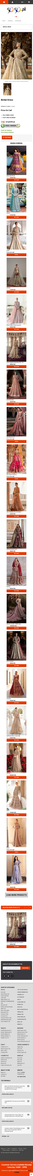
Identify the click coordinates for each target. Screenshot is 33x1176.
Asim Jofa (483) (5, 1010)
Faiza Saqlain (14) (5, 1021)
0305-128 (10, 126)
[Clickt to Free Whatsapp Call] (18, 125)
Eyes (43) (19, 1059)
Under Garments (23, 1044)
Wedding (10, 20)
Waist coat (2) (20, 1039)
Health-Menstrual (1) (6, 1030)
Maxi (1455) (4, 1050)
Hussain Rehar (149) (6, 1017)
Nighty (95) (20, 1047)
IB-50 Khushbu (10, 400)
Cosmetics (5, 1055)
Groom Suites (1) (21, 1037)
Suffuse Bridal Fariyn (12, 549)
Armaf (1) (19, 1024)
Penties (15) (20, 1050)
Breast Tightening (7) (6, 1032)
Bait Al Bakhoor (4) (22, 1009)
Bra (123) (19, 1048)
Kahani (8, 213)
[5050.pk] (16, 8)
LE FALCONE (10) (21, 1002)
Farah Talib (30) (5, 995)
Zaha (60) (3, 997)
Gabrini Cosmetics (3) (6, 1058)
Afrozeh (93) (4, 1005)
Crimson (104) (4, 1014)
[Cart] (29, 2)
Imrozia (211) (4, 1016)
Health (3, 1028)
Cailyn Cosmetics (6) (6, 1065)
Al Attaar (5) (20, 997)
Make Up (20, 1055)
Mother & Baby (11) (5, 1036)
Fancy (3, 1044)
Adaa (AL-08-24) (11, 175)
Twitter (8, 976)
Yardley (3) (20, 1012)
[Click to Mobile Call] (3, 126)
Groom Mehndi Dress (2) (23, 1041)
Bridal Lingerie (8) (21, 1052)
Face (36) (19, 1058)
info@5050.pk (10, 122)
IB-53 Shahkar (10, 661)
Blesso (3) (3, 1063)
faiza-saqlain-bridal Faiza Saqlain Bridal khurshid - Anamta (15, 942)
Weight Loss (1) (5, 1037)
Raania (8, 586)
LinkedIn (12, 976)
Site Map (3, 1076)
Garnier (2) (3, 1061)
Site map (21, 1150)
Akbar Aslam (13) (5, 999)
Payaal (8, 885)
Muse (8, 848)
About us (3, 1148)
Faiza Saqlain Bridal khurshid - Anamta (15, 362)
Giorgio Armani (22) (22, 992)
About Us (3, 1072)
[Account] (12, 2)
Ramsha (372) (4, 1012)
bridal (8, 250)
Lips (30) (19, 1065)
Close (31, 1162)
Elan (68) (3, 992)
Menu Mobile (4, 2)
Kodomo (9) (4, 1059)
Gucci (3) (19, 1007)
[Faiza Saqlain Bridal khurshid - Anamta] (16, 927)
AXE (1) (19, 999)
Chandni (9, 698)
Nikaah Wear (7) (21, 1034)
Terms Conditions (12, 1148)
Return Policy (6, 1150)
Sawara (8, 288)
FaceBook (4, 976)
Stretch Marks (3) (5, 1034)
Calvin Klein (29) (21, 1019)
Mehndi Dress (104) (22, 1032)
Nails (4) (19, 1061)
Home (3, 20)
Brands (3, 989)
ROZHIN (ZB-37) (11, 437)
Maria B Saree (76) (5, 1048)
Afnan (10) (20, 1004)
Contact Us (4, 1074)
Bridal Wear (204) (21, 1030)
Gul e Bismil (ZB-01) (12, 474)
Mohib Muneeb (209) (6, 1019)
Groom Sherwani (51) (22, 1036)
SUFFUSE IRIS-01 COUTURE (13, 736)
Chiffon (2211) (4, 1047)
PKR (22, 2)
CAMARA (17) (20, 994)
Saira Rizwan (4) (5, 994)
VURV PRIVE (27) (21, 1016)
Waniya (8, 773)
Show (30, 26)
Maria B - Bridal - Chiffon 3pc (14, 624)
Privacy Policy (22, 1148)
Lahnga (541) (4, 1052)
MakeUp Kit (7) (21, 1063)
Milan (8, 810)
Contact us (14, 1150)
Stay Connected (8, 972)
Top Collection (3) (22, 989)
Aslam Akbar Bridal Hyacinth (14, 325)
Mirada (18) (20, 1014)
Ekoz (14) (19, 1021)
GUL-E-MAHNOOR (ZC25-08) (14, 512)
